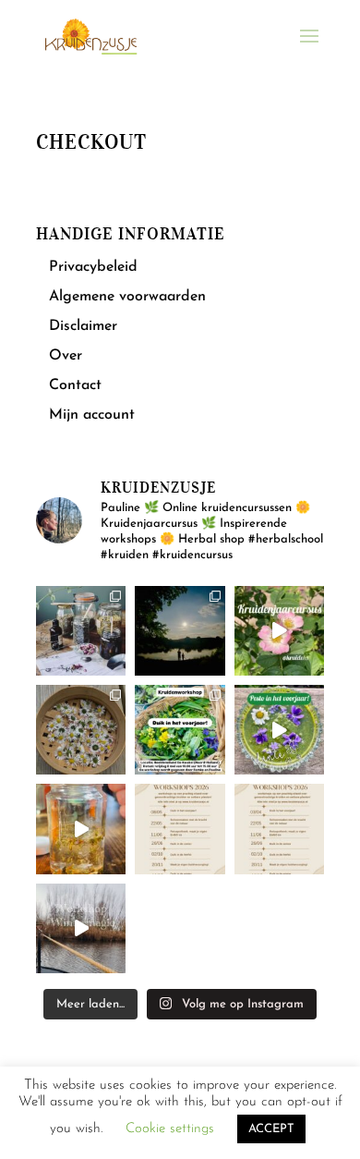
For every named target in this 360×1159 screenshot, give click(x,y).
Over (65, 355)
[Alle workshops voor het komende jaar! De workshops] (279, 828)
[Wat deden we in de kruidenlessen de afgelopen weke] (81, 828)
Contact (75, 385)
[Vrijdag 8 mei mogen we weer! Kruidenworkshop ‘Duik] (179, 730)
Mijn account (92, 415)
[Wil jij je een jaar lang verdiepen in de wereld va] (81, 631)
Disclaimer (83, 326)
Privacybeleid (93, 267)
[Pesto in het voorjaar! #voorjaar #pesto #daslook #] (279, 730)
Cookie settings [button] (170, 1129)
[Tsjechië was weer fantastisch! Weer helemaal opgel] (179, 631)
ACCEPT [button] (271, 1129)
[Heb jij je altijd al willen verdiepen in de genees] (279, 631)
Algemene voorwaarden (127, 296)
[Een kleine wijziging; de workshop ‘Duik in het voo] (179, 828)
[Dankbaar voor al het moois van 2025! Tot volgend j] (81, 928)
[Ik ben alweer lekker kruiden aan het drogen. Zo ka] (81, 730)
